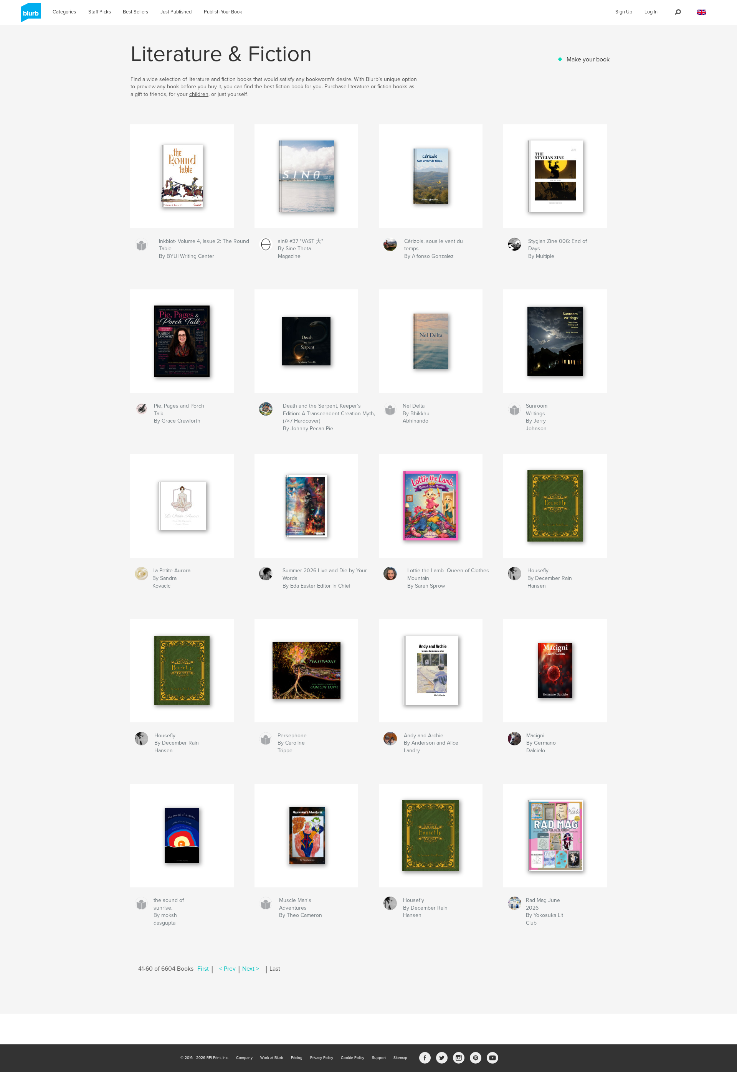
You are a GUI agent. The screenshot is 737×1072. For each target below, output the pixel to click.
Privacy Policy (321, 1057)
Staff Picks (99, 12)
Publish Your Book (223, 12)
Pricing (296, 1057)
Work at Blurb (271, 1057)
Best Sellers (135, 12)
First (203, 969)
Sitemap (400, 1057)
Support (379, 1057)
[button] (701, 12)
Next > (250, 969)
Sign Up (623, 12)
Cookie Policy (352, 1057)
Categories (64, 12)
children (198, 94)
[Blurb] (29, 16)
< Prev (227, 969)
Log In (651, 12)
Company (244, 1057)
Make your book (588, 59)
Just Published (176, 12)
